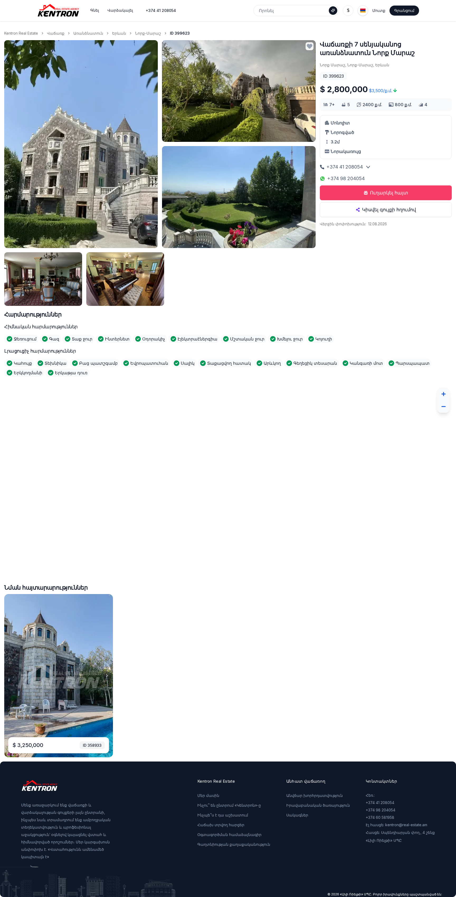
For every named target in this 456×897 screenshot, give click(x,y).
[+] (443, 393)
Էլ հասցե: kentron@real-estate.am (396, 825)
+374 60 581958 (380, 817)
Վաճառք (55, 33)
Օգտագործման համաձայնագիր (229, 834)
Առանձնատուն (88, 33)
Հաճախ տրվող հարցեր (220, 825)
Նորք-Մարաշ (148, 33)
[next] (106, 675)
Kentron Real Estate (21, 33)
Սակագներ (297, 815)
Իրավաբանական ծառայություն (318, 805)
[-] (443, 406)
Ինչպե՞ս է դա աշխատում (222, 815)
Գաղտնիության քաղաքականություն (233, 844)
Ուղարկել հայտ (389, 192)
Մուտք (378, 10)
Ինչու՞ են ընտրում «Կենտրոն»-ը (229, 805)
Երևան (119, 33)
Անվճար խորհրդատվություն (314, 795)
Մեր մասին (208, 795)
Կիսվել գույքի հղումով (389, 209)
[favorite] (310, 46)
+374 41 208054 (161, 10)
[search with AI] (333, 10)
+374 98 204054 (346, 178)
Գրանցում (404, 10)
